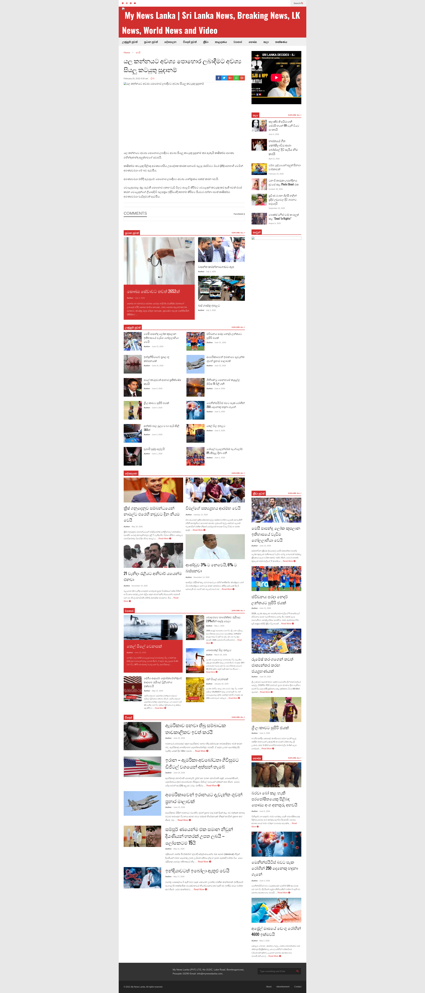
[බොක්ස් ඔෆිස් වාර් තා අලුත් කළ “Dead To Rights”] (259, 218)
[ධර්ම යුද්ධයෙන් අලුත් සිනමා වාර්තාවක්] (259, 169)
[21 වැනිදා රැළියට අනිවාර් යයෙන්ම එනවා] (153, 555)
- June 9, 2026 (156, 388)
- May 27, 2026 (178, 877)
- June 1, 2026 (156, 454)
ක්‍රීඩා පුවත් (258, 493)
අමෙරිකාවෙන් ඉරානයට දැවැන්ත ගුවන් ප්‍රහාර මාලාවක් (225, 359)
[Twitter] (224, 77)
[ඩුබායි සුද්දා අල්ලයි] (133, 456)
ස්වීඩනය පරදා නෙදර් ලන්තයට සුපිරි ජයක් (270, 599)
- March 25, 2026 (220, 655)
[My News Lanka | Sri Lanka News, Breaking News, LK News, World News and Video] (214, 22)
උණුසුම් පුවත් (129, 42)
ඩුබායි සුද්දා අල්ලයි (154, 449)
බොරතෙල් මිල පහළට (218, 650)
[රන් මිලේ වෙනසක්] (195, 689)
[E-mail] (242, 77)
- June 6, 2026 (264, 811)
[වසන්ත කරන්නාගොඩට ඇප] (221, 249)
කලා (266, 42)
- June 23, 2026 (157, 346)
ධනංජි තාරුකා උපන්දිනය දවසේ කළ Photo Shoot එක (284, 182)
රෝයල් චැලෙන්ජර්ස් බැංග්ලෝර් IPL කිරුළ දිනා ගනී (225, 451)
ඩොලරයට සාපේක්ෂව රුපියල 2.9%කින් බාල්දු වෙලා (223, 619)
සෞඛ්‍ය (253, 42)
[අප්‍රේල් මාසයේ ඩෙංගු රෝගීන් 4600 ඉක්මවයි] (276, 910)
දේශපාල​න (170, 42)
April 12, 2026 (274, 159)
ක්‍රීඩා (205, 42)
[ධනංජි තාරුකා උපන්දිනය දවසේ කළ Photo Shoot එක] (259, 184)
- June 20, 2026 (264, 677)
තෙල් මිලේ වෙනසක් (144, 646)
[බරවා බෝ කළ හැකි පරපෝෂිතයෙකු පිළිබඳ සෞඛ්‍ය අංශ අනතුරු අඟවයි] (276, 774)
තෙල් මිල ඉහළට (216, 426)
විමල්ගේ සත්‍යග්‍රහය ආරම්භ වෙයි (213, 508)
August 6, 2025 (275, 223)
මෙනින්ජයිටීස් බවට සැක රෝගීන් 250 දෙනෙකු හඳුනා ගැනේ (226, 405)
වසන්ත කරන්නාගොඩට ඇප (216, 266)
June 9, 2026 (274, 134)
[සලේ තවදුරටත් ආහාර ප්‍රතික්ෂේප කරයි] (133, 387)
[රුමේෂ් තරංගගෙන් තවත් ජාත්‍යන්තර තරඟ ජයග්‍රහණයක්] (276, 641)
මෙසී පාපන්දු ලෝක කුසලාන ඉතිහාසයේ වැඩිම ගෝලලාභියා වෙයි (161, 338)
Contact (297, 987)
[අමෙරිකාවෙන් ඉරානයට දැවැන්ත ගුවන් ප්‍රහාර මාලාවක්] (195, 364)
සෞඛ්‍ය (257, 758)
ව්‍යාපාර (238, 42)
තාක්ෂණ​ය (281, 42)
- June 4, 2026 (156, 408)
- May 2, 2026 (263, 941)
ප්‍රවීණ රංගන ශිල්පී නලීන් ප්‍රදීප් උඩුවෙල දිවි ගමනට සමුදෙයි (283, 199)
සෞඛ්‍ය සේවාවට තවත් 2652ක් (153, 291)
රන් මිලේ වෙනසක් (217, 679)
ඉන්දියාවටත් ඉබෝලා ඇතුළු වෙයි (197, 870)
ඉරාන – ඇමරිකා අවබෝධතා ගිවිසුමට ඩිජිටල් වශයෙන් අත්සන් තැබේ (202, 763)
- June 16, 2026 (157, 366)
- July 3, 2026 (139, 298)
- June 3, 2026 (156, 435)
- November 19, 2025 (139, 586)
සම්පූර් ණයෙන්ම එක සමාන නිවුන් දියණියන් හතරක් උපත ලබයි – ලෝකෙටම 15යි (199, 836)
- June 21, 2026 (219, 342)
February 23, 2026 (276, 174)
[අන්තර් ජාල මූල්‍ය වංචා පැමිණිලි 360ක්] (133, 433)
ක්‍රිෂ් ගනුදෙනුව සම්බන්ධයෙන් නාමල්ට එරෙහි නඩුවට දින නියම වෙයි (152, 514)
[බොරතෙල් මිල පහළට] (195, 660)
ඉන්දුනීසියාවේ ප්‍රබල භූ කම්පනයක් (156, 359)
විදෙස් (128, 717)
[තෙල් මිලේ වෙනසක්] (153, 627)
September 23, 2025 (277, 208)
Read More (144, 314)
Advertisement (282, 987)
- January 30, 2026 (220, 684)
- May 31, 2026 (178, 849)
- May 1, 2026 (218, 626)
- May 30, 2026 (136, 527)
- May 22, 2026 (157, 691)
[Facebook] (218, 77)
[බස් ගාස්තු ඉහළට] (221, 288)
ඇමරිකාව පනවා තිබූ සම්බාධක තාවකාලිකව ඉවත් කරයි (195, 728)
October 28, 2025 (276, 189)
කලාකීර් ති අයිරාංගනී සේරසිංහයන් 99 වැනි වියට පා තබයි (284, 125)
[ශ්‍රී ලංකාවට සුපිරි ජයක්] (133, 410)
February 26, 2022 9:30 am (136, 78)
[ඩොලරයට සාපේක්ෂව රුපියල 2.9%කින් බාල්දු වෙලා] (195, 627)
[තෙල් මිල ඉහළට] (195, 433)
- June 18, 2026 (178, 773)
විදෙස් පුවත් (190, 42)
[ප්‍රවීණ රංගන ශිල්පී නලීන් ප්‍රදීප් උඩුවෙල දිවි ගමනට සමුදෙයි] (259, 199)
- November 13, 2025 (201, 577)
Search (297, 3)
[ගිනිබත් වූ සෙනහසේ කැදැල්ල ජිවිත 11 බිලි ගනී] (195, 387)
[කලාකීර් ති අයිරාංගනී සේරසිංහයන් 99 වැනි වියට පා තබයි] (259, 125)
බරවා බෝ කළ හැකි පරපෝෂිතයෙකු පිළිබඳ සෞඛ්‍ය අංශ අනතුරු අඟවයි (274, 799)
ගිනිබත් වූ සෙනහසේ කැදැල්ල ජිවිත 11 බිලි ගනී (223, 382)
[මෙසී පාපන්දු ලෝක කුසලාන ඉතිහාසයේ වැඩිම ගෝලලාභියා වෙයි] (133, 341)
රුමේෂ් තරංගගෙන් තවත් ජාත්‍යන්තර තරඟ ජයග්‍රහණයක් (272, 665)
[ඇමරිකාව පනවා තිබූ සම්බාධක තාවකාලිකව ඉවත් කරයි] (142, 736)
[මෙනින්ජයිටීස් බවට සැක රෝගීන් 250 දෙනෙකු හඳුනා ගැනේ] (195, 410)
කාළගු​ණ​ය (221, 42)
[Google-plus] (230, 77)
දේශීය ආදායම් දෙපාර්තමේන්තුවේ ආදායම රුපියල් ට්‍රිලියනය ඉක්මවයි (163, 682)
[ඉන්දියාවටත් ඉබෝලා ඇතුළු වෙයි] (142, 877)
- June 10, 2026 (219, 366)
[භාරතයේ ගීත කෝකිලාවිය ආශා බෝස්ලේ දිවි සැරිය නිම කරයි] (259, 145)
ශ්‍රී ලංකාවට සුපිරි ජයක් (156, 403)
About (268, 987)
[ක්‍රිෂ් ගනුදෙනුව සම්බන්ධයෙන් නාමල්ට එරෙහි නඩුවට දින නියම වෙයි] (153, 490)
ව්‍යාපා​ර (129, 611)
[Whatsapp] (236, 77)
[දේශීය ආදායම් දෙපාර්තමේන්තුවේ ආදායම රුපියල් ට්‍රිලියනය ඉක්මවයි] (133, 688)
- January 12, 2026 (200, 515)
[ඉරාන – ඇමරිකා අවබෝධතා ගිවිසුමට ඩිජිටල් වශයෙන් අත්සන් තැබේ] (142, 767)
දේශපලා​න (131, 473)
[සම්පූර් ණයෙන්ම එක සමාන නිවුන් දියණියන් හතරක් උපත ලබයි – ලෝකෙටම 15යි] (142, 836)
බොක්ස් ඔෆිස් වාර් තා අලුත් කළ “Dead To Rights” (284, 217)
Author (130, 298)
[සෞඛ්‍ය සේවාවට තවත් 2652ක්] (159, 261)
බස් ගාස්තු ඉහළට (209, 305)
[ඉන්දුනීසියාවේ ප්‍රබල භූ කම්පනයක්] (133, 364)
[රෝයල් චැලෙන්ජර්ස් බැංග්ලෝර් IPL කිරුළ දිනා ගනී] (195, 456)
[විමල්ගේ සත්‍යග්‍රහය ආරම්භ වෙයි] (215, 490)
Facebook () (239, 214)
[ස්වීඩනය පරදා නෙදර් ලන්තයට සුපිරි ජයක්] (195, 341)
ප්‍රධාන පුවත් (151, 42)
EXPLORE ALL (238, 233)
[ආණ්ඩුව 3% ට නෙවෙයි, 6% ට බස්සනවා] (215, 546)
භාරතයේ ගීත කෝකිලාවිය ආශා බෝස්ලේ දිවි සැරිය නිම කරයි (283, 147)
